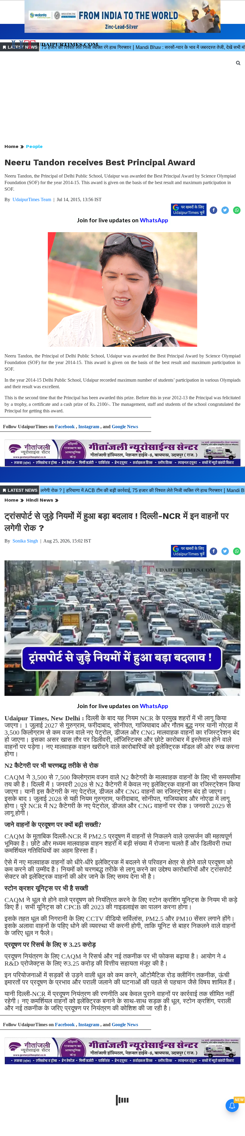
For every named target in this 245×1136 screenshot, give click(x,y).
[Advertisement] (122, 98)
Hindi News (39, 500)
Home (11, 146)
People (34, 146)
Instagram (88, 426)
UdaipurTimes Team (32, 199)
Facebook (65, 426)
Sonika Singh (25, 540)
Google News (125, 426)
